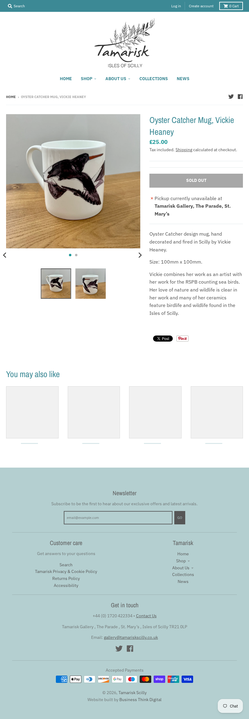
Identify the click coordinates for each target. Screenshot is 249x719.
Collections (183, 574)
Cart (234, 6)
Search (66, 564)
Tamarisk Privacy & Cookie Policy (66, 571)
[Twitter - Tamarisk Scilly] (231, 96)
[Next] (139, 255)
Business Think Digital (140, 699)
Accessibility (66, 585)
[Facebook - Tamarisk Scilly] (240, 96)
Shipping (184, 149)
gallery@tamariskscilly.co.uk (131, 637)
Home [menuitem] (66, 78)
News (183, 581)
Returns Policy (66, 578)
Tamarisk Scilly (132, 692)
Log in (176, 6)
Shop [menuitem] (86, 78)
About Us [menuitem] (115, 78)
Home (11, 97)
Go (179, 518)
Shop (181, 561)
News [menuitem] (183, 78)
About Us (180, 568)
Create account (201, 6)
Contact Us (146, 615)
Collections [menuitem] (153, 78)
